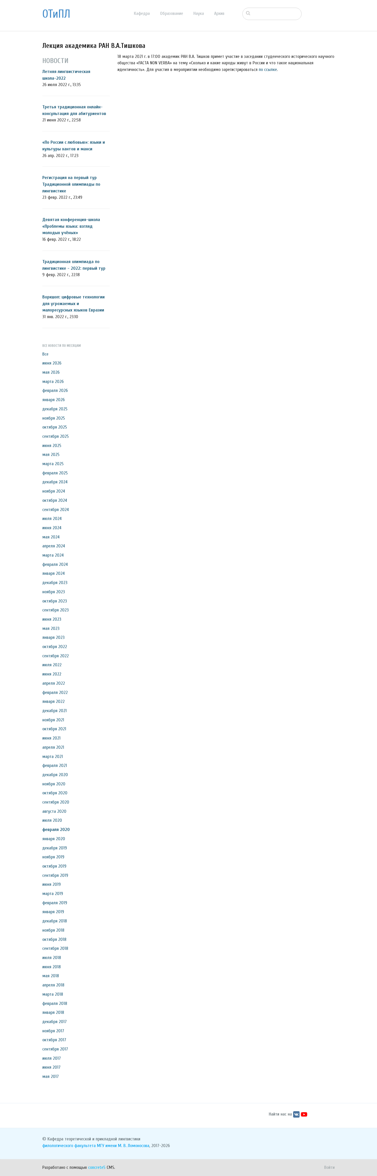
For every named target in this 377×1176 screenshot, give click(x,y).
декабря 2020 (55, 774)
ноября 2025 (53, 418)
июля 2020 (52, 820)
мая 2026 (50, 372)
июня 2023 (51, 619)
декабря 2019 (54, 848)
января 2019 (53, 911)
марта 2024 (53, 555)
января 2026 (53, 399)
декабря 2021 (54, 710)
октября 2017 (54, 1040)
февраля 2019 (54, 903)
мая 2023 (50, 628)
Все (45, 354)
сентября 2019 (55, 875)
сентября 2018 (55, 948)
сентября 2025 (55, 436)
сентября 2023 (55, 610)
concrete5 (96, 1167)
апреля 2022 (53, 683)
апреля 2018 (53, 985)
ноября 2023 (53, 592)
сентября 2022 (55, 656)
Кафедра (142, 13)
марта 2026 (53, 381)
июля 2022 (52, 665)
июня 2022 (51, 674)
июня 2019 (51, 884)
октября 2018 (54, 939)
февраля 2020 (56, 829)
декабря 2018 (54, 921)
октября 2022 (54, 646)
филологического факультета (69, 1145)
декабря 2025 (54, 409)
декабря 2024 (54, 482)
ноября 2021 (53, 720)
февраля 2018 (54, 1003)
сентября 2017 (55, 1049)
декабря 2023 (54, 582)
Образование (171, 13)
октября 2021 (54, 729)
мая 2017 (50, 1076)
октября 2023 (54, 601)
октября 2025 (54, 427)
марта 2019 (52, 893)
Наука (198, 13)
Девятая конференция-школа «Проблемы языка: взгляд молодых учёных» (71, 226)
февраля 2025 (55, 473)
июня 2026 (51, 363)
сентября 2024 (55, 509)
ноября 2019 (53, 857)
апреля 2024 (53, 546)
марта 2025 (53, 463)
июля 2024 (52, 518)
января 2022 (53, 701)
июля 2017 (51, 1058)
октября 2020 (54, 793)
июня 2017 (51, 1067)
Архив (219, 13)
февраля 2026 (55, 390)
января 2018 (53, 1012)
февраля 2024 (55, 564)
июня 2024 (51, 527)
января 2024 (53, 573)
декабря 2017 (54, 1021)
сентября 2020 (55, 802)
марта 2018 (52, 994)
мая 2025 (50, 454)
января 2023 (53, 637)
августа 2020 (54, 811)
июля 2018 (51, 957)
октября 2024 (54, 500)
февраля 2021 (54, 765)
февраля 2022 (55, 692)
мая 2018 (50, 976)
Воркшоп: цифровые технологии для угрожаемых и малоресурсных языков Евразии (73, 303)
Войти (329, 1167)
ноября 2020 (53, 784)
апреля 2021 (53, 747)
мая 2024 (50, 537)
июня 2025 (51, 445)
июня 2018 (51, 967)
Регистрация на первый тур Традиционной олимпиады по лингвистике (71, 184)
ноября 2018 (53, 930)
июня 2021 (51, 738)
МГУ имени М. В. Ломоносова (123, 1145)
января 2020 (53, 838)
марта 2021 (52, 756)
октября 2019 (54, 866)
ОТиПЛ (56, 14)
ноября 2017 (53, 1031)
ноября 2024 (53, 491)
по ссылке (268, 69)
